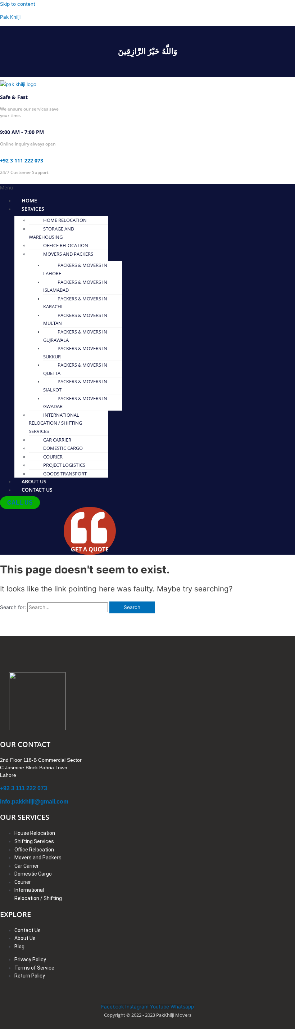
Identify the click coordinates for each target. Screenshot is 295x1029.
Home (29, 200)
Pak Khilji (10, 17)
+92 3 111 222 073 (21, 160)
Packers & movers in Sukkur (75, 352)
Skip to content (17, 4)
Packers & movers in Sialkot (75, 385)
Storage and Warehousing (51, 232)
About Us (34, 481)
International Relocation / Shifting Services (55, 423)
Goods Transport (65, 473)
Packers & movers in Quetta (75, 369)
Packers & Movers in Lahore (75, 269)
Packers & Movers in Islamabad (75, 286)
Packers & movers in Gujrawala (75, 335)
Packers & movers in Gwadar (75, 402)
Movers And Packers (68, 254)
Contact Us (37, 489)
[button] (89, 188)
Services (33, 208)
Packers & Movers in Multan (75, 319)
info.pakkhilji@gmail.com (34, 801)
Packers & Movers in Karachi (75, 302)
